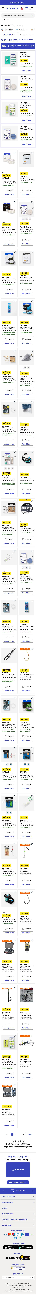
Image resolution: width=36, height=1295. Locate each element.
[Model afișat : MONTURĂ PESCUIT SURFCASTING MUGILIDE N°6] (23, 567)
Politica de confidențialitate (24, 1283)
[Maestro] (14, 1235)
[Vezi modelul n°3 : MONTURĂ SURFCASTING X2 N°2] (12, 468)
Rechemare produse (11, 1291)
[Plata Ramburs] (16, 1238)
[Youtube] (10, 1258)
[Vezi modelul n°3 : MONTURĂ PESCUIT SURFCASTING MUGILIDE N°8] (30, 567)
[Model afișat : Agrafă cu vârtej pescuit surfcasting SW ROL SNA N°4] (25, 764)
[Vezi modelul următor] (32, 207)
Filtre (9, 35)
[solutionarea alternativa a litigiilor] (18, 1269)
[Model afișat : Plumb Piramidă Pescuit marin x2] (25, 367)
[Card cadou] (22, 1235)
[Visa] (5, 1234)
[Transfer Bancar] (18, 1235)
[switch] (4, 46)
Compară (10, 190)
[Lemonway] (20, 1238)
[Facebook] (7, 1258)
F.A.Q (11, 1289)
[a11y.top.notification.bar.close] (33, 3)
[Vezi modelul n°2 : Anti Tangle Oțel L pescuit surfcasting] (11, 812)
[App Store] (10, 1248)
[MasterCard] (9, 1235)
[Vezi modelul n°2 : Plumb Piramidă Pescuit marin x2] (28, 367)
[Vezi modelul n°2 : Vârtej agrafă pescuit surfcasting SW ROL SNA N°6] (28, 764)
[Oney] (31, 1234)
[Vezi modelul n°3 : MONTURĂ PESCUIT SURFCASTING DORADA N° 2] (30, 218)
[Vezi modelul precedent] (20, 207)
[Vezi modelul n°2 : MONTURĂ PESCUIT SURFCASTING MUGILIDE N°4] (26, 567)
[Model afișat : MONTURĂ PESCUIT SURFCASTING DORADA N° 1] (23, 218)
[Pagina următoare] (33, 1191)
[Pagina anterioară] (3, 1191)
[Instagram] (13, 1258)
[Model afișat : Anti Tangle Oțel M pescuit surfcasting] (7, 812)
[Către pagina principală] (12, 8)
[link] (18, 1182)
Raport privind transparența (22, 1289)
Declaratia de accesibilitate (26, 1291)
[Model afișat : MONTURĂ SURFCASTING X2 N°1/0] (5, 468)
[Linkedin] (17, 1258)
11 (23, 1134)
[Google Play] (25, 1248)
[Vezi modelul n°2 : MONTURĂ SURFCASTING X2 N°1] (9, 468)
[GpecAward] (25, 1259)
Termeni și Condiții (10, 1283)
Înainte (30, 1134)
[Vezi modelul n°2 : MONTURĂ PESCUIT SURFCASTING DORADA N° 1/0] (26, 218)
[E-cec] (27, 1235)
